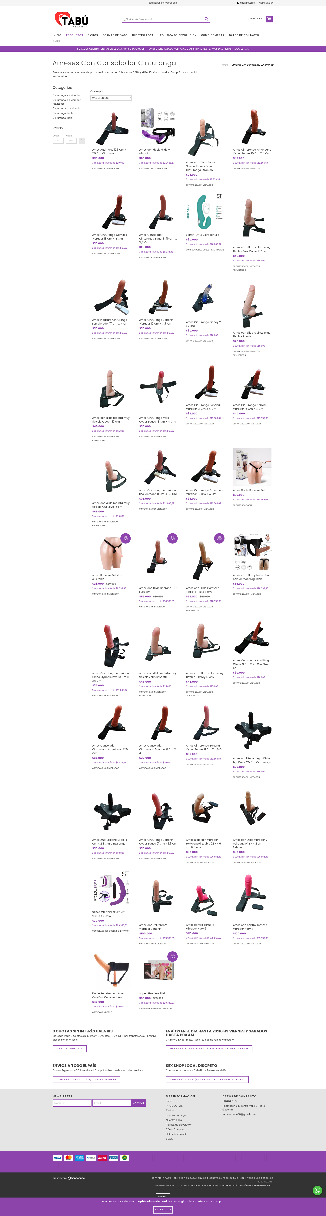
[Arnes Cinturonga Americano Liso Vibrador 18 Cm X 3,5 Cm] (158, 467)
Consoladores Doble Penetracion (205, 250)
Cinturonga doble (63, 113)
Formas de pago (115, 35)
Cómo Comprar (212, 35)
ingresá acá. (230, 1186)
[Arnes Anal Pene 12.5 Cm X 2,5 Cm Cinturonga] (111, 126)
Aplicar (82, 141)
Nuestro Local (143, 35)
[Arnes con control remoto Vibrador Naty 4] (252, 895)
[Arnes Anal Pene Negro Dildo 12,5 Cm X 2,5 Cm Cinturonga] (252, 729)
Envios (93, 35)
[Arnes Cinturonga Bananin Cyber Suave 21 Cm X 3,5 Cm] (158, 810)
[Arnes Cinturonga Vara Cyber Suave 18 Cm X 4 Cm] (158, 388)
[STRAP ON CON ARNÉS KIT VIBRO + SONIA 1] (111, 889)
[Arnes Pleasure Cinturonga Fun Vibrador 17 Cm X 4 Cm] (111, 297)
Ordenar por (96, 91)
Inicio (57, 35)
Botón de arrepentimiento (256, 1186)
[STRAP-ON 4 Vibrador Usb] (205, 212)
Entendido (163, 1209)
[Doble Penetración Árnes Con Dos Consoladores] (111, 970)
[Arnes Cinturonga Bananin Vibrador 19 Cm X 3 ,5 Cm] (158, 297)
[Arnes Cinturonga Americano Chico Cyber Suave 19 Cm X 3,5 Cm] (111, 643)
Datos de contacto (244, 35)
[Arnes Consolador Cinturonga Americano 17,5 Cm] (111, 722)
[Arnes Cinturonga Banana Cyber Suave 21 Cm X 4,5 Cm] (205, 722)
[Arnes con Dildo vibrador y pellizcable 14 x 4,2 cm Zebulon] (252, 810)
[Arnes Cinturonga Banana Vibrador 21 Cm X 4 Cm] (205, 382)
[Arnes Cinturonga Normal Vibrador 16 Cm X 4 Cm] (252, 382)
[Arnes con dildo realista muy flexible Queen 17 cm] (111, 388)
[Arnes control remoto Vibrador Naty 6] (205, 895)
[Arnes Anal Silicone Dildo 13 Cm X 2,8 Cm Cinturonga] (111, 810)
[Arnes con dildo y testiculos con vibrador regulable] (252, 552)
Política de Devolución (178, 35)
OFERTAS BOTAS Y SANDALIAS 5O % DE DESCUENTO (209, 1048)
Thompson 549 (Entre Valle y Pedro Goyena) (207, 1079)
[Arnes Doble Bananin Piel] (252, 467)
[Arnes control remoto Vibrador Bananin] (158, 895)
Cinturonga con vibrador (67, 108)
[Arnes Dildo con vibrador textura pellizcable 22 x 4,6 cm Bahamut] (205, 810)
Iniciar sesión (265, 3)
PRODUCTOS (74, 35)
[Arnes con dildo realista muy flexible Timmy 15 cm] (205, 643)
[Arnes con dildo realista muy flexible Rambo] (252, 303)
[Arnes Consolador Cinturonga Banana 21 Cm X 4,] (158, 722)
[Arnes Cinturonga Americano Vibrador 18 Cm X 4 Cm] (205, 467)
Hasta (69, 135)
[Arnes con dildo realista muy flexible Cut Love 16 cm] (111, 473)
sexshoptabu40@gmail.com (163, 3)
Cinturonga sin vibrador (67, 95)
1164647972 (229, 1101)
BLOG (56, 41)
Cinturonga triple (62, 117)
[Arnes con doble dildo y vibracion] (158, 126)
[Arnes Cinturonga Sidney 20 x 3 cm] (205, 298)
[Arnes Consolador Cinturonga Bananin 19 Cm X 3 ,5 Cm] (158, 212)
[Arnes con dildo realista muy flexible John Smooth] (158, 643)
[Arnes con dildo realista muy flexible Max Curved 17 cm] (252, 218)
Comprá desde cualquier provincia (86, 1079)
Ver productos (69, 1048)
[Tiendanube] (69, 1179)
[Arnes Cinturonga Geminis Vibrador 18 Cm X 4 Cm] (111, 212)
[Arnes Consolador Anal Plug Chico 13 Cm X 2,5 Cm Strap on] (252, 637)
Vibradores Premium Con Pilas (155, 1008)
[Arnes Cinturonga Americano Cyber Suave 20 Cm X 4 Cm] (252, 126)
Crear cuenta (247, 3)
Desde (56, 135)
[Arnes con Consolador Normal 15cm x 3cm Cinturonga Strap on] (205, 133)
